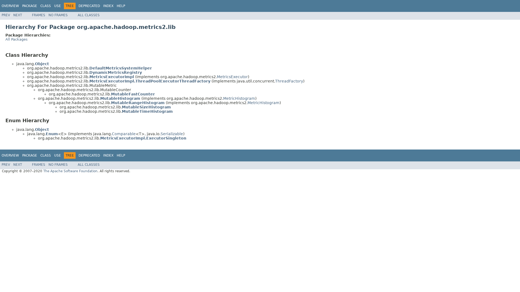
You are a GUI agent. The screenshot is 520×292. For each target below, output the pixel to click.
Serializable (172, 134)
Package (29, 6)
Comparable (124, 134)
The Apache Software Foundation (70, 171)
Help (121, 6)
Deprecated (89, 6)
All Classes (89, 15)
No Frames (58, 15)
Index (108, 6)
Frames (38, 15)
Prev (6, 15)
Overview (10, 6)
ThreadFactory (289, 81)
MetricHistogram (239, 98)
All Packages (16, 39)
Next (17, 15)
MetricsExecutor (232, 77)
